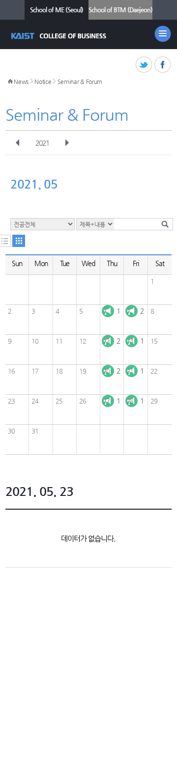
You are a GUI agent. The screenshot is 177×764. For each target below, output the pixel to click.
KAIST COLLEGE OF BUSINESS (60, 36)
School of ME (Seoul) (56, 9)
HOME (10, 81)
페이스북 (163, 65)
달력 (18, 241)
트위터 (144, 65)
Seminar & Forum (80, 81)
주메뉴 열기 (163, 34)
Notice (42, 81)
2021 (42, 143)
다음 (67, 143)
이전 (17, 143)
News (21, 81)
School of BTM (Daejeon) (120, 9)
